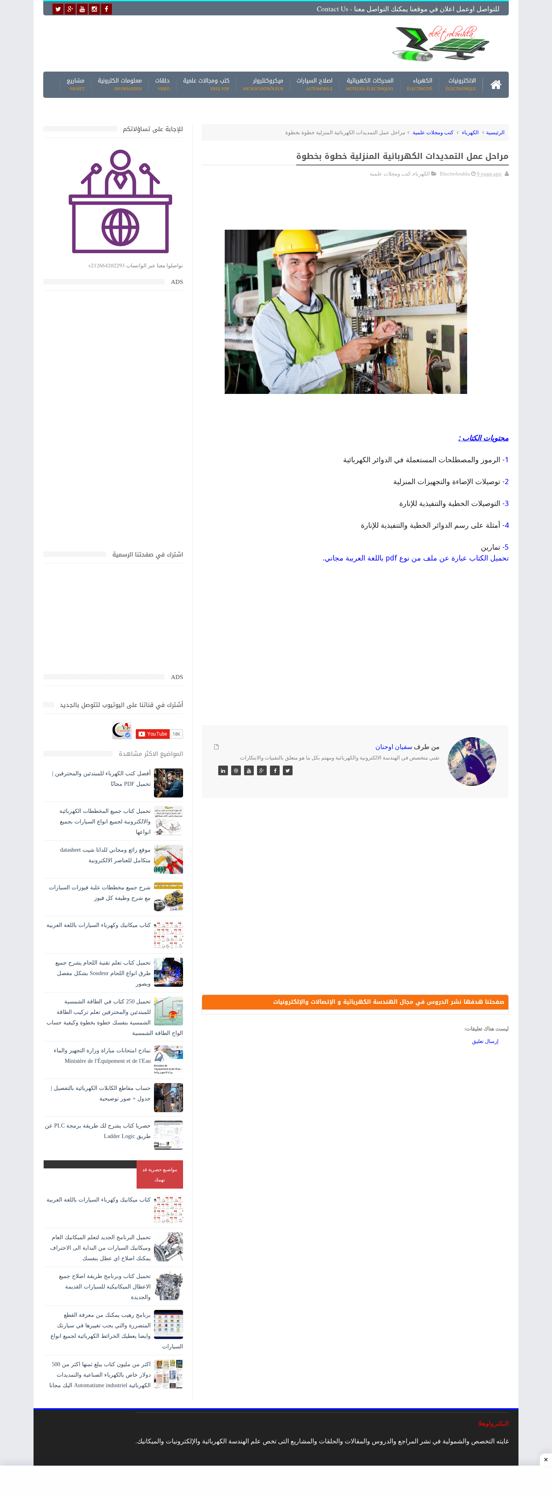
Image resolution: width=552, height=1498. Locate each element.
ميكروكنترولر (263, 85)
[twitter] (58, 9)
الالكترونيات (461, 85)
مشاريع (75, 85)
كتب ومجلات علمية (433, 132)
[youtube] (82, 9)
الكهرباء (419, 85)
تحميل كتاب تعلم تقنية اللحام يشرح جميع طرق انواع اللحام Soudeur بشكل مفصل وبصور (103, 973)
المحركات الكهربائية (370, 85)
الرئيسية (495, 132)
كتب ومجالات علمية (206, 85)
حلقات (162, 85)
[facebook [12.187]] (106, 9)
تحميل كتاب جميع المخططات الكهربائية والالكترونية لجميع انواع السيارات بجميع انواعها (105, 821)
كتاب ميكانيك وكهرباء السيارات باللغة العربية (98, 925)
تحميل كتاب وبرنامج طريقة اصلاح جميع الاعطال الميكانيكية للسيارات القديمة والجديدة (105, 1286)
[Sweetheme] (288, 770)
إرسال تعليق (485, 1041)
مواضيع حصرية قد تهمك (159, 1174)
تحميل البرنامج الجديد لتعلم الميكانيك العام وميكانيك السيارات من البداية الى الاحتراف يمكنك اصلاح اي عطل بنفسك (100, 1247)
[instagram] (94, 9)
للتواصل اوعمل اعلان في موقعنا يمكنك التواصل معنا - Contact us (408, 8)
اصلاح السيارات (315, 85)
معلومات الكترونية (120, 85)
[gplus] (70, 9)
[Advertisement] (213, 43)
